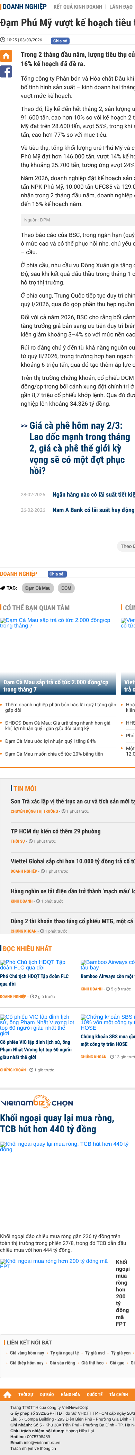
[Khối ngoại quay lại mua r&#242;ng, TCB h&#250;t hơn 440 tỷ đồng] (65, 1185)
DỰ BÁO (47, 1394)
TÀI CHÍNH (118, 1394)
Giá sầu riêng (62, 1363)
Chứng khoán (24, 931)
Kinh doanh (22, 901)
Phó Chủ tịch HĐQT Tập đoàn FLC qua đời (34, 980)
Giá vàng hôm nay (27, 1353)
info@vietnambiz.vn (42, 1442)
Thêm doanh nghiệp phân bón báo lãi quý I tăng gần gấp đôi (60, 707)
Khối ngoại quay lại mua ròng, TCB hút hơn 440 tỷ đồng (57, 1124)
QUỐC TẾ (94, 1394)
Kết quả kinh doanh (78, 7)
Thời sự (18, 841)
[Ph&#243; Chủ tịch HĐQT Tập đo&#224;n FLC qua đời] (38, 965)
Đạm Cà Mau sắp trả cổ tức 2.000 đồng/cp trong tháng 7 (55, 686)
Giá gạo (117, 1363)
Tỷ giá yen (121, 1353)
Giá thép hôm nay (27, 1363)
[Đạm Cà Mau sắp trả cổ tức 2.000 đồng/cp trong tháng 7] (58, 656)
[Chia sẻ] (6, 71)
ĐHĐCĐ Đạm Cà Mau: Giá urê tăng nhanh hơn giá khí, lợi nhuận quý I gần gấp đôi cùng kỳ (57, 725)
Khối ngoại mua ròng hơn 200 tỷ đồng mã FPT (123, 1293)
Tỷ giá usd (95, 1353)
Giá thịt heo (92, 1363)
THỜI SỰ (25, 1394)
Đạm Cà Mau (38, 588)
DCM (66, 588)
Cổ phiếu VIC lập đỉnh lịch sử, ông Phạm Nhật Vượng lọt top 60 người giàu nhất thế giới (36, 1049)
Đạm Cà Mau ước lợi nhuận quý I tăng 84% (50, 741)
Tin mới (25, 788)
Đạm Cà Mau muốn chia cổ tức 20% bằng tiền (54, 754)
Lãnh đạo (121, 7)
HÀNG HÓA (70, 1394)
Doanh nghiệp (25, 6)
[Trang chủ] (6, 56)
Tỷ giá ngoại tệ (65, 1353)
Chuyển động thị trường (34, 811)
